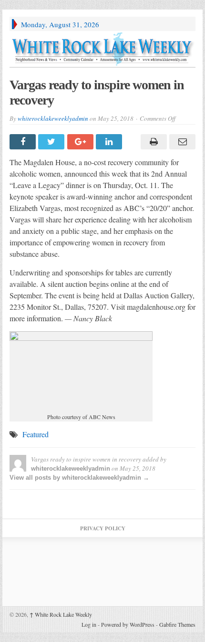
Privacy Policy (102, 528)
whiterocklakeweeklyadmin (53, 118)
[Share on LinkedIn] (110, 141)
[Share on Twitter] (52, 141)
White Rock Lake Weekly (61, 614)
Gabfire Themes (177, 624)
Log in (89, 624)
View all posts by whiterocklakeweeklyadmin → (79, 477)
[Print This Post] (152, 141)
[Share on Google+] (81, 141)
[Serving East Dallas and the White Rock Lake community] (102, 49)
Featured (35, 434)
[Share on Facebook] (24, 141)
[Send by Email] (181, 141)
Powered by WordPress (127, 624)
